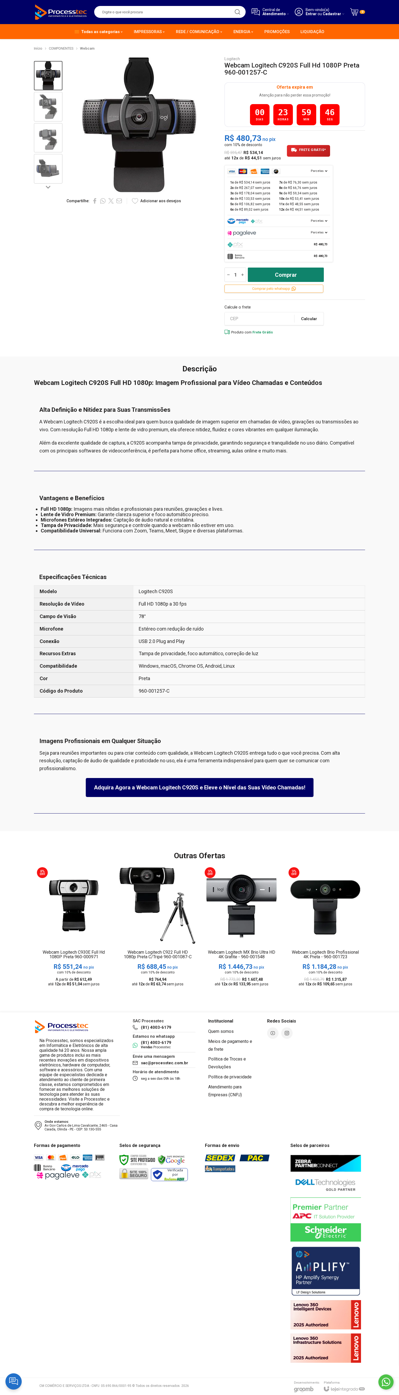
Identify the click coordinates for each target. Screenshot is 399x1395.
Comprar (286, 275)
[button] (48, 76)
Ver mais (73, 946)
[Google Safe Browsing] (171, 1159)
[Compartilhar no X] (111, 201)
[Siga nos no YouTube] (272, 1033)
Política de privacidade (230, 1076)
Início (38, 48)
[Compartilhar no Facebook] (94, 201)
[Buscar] (237, 12)
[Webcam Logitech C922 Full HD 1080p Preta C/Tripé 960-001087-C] (157, 927)
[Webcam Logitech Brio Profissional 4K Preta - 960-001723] (325, 927)
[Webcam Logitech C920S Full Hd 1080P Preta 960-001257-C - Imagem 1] (48, 76)
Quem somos (221, 1031)
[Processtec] (61, 12)
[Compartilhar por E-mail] (119, 201)
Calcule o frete (237, 307)
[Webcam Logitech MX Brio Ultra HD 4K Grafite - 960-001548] (241, 927)
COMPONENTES (61, 48)
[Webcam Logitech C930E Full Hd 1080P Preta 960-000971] (73, 927)
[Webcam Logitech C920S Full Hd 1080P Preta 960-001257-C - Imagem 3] (48, 137)
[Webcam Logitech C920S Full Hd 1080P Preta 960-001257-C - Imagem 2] (48, 106)
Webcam (87, 48)
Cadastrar (332, 14)
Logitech (232, 59)
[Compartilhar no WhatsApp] (103, 201)
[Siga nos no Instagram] (287, 1033)
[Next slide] (48, 186)
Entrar (311, 14)
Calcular (309, 318)
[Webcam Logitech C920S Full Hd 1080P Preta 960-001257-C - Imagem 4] (48, 168)
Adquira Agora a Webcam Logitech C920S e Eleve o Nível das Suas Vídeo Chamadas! (199, 787)
